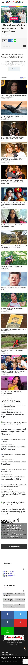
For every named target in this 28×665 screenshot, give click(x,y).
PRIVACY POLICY (22, 661)
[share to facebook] (9, 40)
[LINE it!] (15, 40)
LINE (7, 632)
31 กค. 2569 (3, 444)
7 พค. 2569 (3, 489)
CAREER (15, 661)
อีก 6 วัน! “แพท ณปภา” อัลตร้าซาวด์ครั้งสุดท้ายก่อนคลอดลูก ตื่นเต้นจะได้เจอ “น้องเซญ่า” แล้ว (14, 431)
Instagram (8, 624)
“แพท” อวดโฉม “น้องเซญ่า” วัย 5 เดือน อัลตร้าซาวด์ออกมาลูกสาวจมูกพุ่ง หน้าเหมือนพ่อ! (13, 511)
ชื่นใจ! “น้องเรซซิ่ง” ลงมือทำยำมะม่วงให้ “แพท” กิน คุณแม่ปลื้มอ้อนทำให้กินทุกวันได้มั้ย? (13, 494)
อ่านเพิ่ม (14, 69)
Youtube (20, 624)
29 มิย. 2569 (3, 459)
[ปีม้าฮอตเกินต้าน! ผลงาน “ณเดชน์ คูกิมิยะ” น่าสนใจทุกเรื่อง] (14, 592)
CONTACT (9, 661)
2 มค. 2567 (6, 35)
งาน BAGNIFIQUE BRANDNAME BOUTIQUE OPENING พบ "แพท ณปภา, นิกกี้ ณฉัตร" (14, 525)
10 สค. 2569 (3, 427)
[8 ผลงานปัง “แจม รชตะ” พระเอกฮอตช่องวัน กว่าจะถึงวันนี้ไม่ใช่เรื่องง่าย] (14, 598)
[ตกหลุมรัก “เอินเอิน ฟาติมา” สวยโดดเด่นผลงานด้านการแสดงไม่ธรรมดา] (14, 604)
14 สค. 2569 (3, 409)
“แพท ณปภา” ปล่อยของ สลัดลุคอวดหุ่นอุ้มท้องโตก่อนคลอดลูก (13, 448)
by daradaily (10, 409)
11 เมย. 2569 (3, 506)
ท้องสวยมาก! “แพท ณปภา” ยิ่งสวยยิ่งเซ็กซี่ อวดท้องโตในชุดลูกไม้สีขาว (13, 478)
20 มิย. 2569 (3, 474)
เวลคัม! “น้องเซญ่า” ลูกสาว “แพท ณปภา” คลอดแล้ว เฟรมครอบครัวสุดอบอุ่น (12, 414)
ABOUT (2, 661)
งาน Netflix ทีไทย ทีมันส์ (14, 528)
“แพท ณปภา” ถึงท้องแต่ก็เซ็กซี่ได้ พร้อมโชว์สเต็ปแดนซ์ (13, 463)
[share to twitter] (12, 40)
